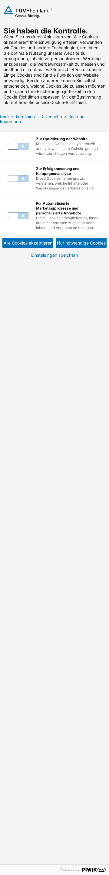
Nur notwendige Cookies (81, 242)
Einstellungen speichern (54, 255)
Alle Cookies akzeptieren (28, 242)
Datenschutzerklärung (62, 116)
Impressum (11, 121)
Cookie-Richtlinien (17, 116)
